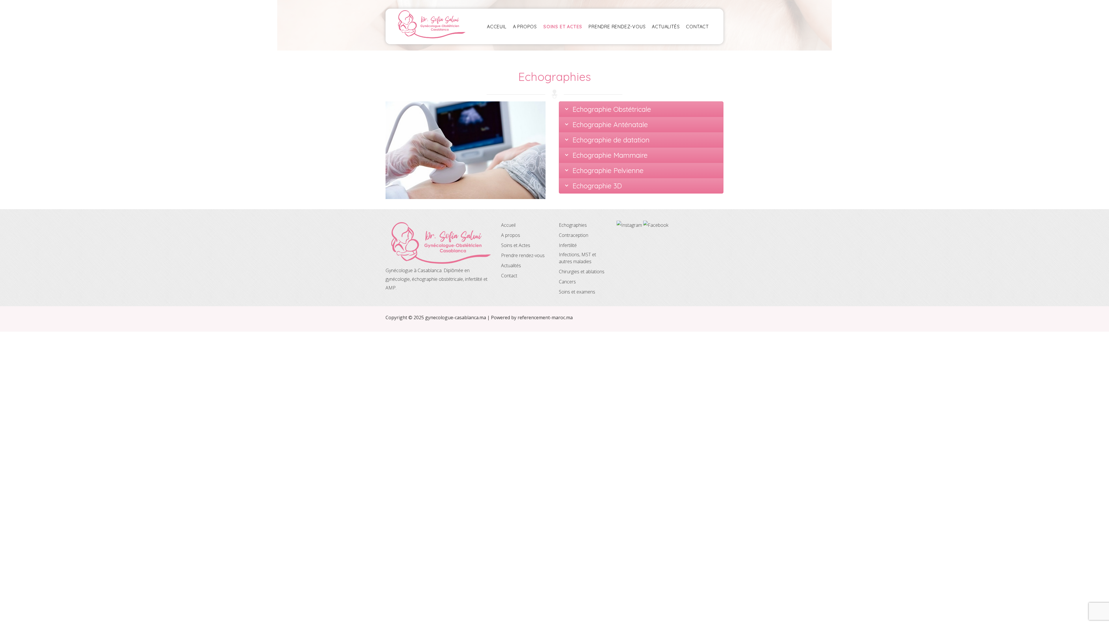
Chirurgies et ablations (581, 271)
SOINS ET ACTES (562, 26)
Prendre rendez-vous (617, 26)
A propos (525, 26)
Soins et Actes (515, 245)
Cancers (567, 281)
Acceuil (497, 26)
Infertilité (568, 245)
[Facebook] (655, 225)
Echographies (573, 225)
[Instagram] (630, 225)
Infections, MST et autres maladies (577, 258)
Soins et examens (577, 292)
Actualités (666, 26)
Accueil (508, 225)
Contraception (573, 235)
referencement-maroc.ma (545, 317)
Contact (697, 26)
